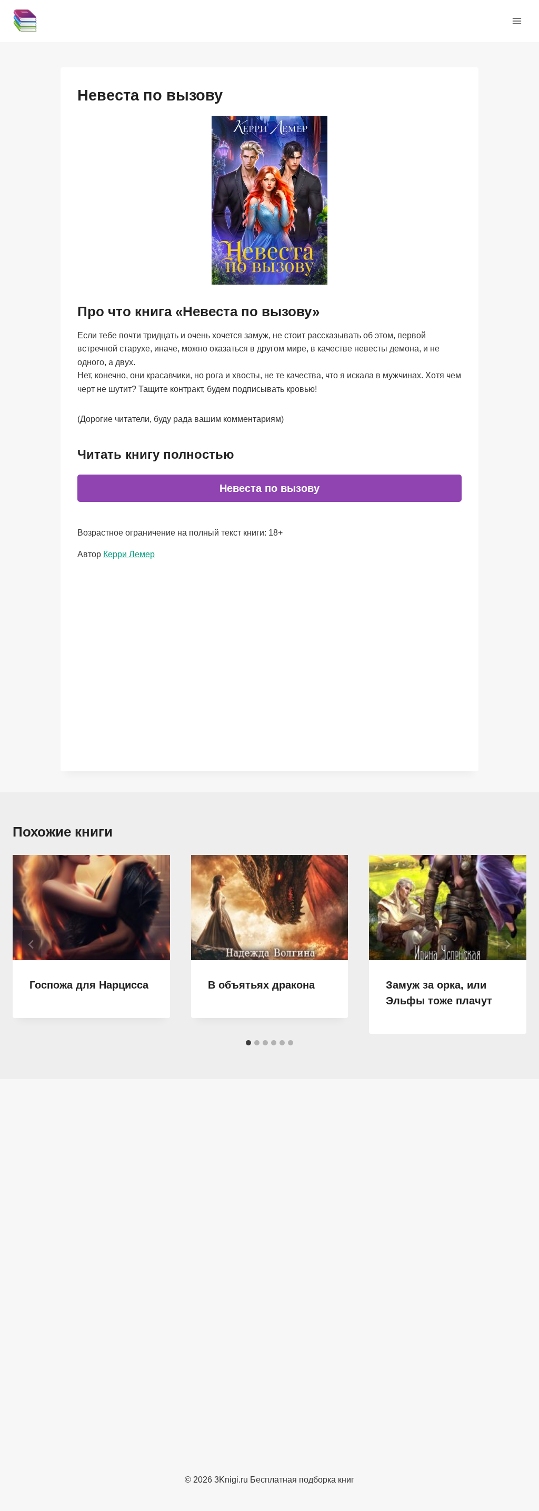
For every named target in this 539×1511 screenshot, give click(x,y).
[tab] (248, 1042)
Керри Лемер (129, 554)
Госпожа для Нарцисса (88, 985)
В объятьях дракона (261, 985)
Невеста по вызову (269, 488)
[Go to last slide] (31, 944)
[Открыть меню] (516, 21)
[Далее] (507, 944)
